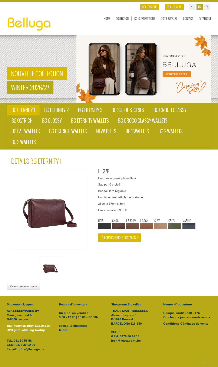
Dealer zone (174, 7)
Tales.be (205, 363)
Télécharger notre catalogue (119, 237)
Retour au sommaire (23, 286)
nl (192, 7)
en (206, 7)
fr (199, 7)
